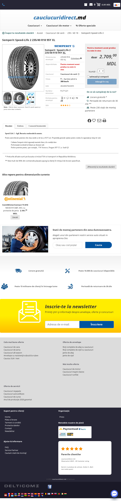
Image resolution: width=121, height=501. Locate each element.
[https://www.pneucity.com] (59, 494)
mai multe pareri (67, 469)
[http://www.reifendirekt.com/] (35, 495)
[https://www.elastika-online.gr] (12, 495)
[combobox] (116, 5)
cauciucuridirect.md (59, 479)
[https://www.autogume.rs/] (32, 495)
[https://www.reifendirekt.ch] (12, 494)
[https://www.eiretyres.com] (62, 494)
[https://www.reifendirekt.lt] (25, 495)
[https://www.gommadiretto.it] (19, 494)
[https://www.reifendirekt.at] (39, 494)
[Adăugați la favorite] (94, 120)
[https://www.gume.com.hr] (19, 495)
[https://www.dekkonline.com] (22, 494)
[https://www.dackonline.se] (15, 494)
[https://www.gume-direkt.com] (42, 494)
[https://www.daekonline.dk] (25, 494)
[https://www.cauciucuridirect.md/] (39, 495)
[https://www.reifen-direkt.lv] (29, 495)
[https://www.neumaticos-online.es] (35, 494)
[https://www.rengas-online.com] (49, 494)
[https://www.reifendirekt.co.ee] (22, 495)
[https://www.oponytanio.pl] (5, 495)
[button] (114, 493)
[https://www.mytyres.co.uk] (32, 494)
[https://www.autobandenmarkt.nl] (29, 494)
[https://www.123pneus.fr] (9, 494)
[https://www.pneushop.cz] (52, 494)
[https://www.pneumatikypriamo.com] (55, 494)
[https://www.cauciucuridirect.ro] (9, 495)
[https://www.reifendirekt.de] (5, 494)
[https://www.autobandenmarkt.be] (45, 494)
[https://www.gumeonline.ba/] (42, 495)
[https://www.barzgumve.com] (15, 495)
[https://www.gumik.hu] (65, 494)
